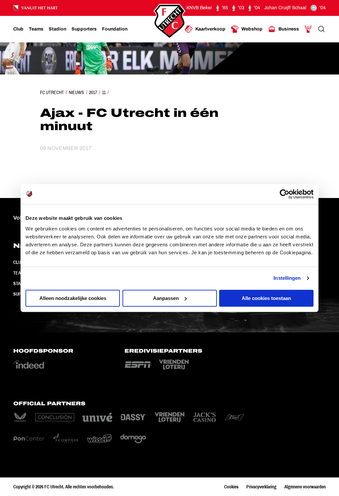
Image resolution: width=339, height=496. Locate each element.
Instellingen (287, 278)
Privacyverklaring (261, 487)
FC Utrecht (52, 92)
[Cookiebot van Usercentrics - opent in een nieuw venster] (285, 194)
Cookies (231, 487)
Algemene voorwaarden (305, 487)
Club (18, 262)
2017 (93, 92)
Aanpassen (166, 298)
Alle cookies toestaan (266, 298)
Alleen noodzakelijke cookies (72, 298)
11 (104, 92)
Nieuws (76, 92)
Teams (20, 273)
